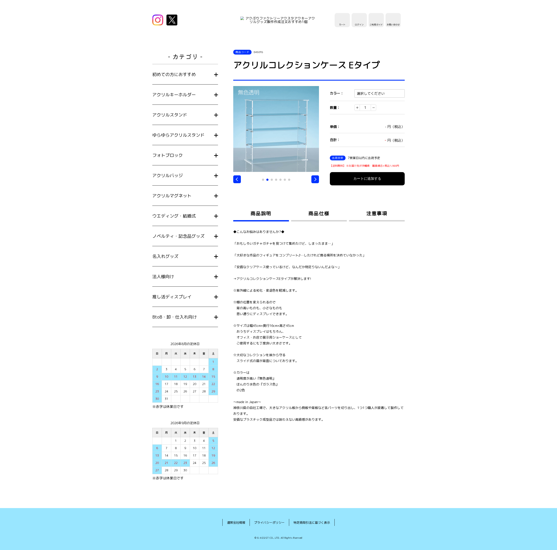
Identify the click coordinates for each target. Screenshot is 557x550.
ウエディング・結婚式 (174, 216)
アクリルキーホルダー (174, 94)
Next (315, 179)
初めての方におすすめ (174, 74)
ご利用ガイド (376, 24)
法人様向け (163, 276)
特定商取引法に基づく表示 (312, 522)
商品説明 (261, 213)
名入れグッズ (165, 256)
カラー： (337, 93)
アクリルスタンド (169, 115)
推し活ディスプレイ (171, 297)
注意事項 (376, 213)
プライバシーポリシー (269, 522)
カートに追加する (367, 178)
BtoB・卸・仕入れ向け (174, 317)
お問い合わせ (393, 24)
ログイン (359, 24)
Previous (237, 179)
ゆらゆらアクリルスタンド (178, 135)
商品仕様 (319, 213)
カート (342, 24)
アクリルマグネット (171, 196)
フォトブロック (167, 155)
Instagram (157, 20)
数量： (335, 107)
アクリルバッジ (167, 175)
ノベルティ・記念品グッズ (178, 236)
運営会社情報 (236, 522)
